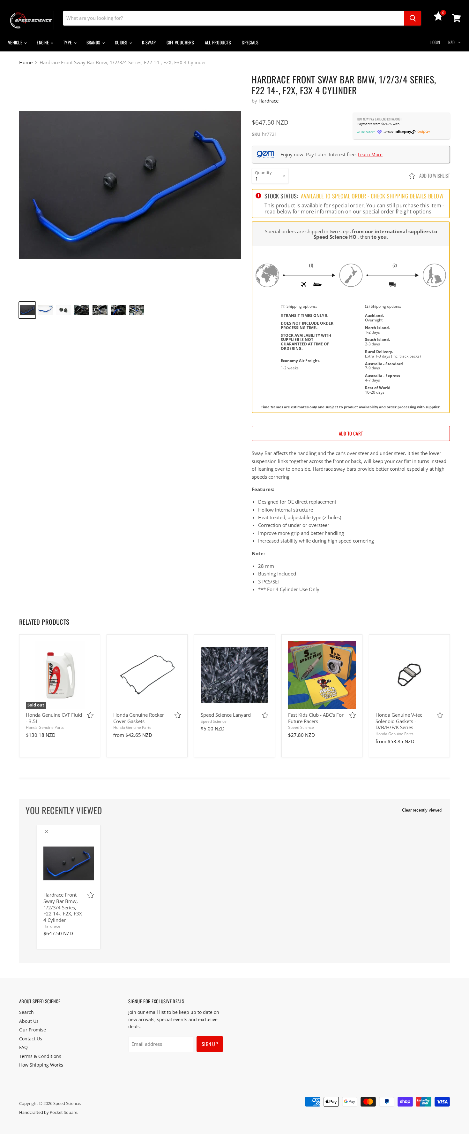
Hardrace (268, 100)
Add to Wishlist (434, 175)
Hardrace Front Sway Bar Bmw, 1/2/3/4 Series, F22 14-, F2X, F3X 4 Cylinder (62, 907)
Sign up (210, 1044)
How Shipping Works (41, 1065)
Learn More (370, 154)
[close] (46, 831)
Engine (43, 42)
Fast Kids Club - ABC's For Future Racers (316, 718)
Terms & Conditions (40, 1056)
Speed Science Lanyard (226, 715)
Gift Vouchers (180, 42)
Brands (93, 42)
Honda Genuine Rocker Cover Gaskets (138, 718)
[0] (438, 19)
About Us (29, 1021)
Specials (250, 42)
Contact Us (30, 1039)
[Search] (412, 18)
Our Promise (32, 1030)
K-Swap (149, 42)
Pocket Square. (64, 1112)
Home (26, 62)
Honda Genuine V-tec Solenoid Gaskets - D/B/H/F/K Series (399, 721)
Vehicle (15, 42)
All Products (218, 42)
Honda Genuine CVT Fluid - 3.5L (54, 718)
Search (26, 1012)
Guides (122, 42)
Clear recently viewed (422, 810)
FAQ (23, 1047)
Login (435, 42)
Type (68, 42)
